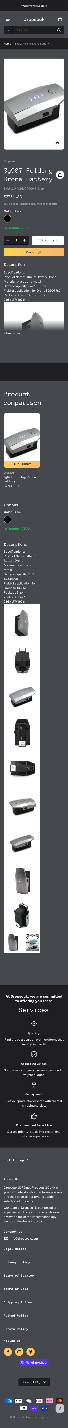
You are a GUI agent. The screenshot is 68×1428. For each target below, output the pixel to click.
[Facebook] (8, 1352)
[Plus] (24, 240)
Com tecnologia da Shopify (42, 1417)
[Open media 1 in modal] (34, 104)
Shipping (25, 203)
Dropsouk (18, 1417)
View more (12, 333)
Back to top (14, 1160)
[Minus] (8, 240)
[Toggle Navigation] (8, 19)
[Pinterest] (30, 1352)
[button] (34, 30)
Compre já (34, 252)
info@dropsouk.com (24, 1238)
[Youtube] (19, 1352)
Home (7, 43)
